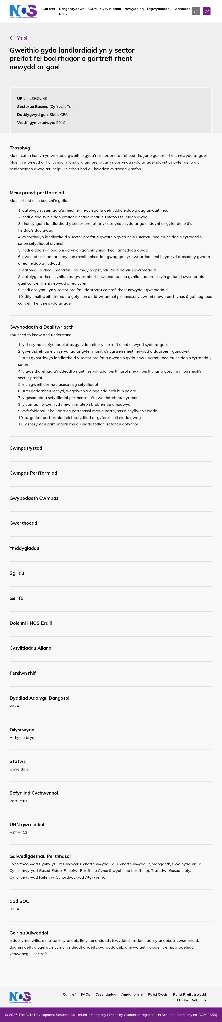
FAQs (92, 8)
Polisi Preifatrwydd (189, 994)
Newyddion (134, 8)
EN (195, 11)
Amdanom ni (132, 994)
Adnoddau (184, 8)
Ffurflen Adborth (191, 1000)
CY (206, 11)
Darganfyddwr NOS (71, 11)
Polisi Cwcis (158, 994)
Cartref (49, 8)
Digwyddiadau (159, 8)
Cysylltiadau (110, 8)
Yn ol (22, 38)
